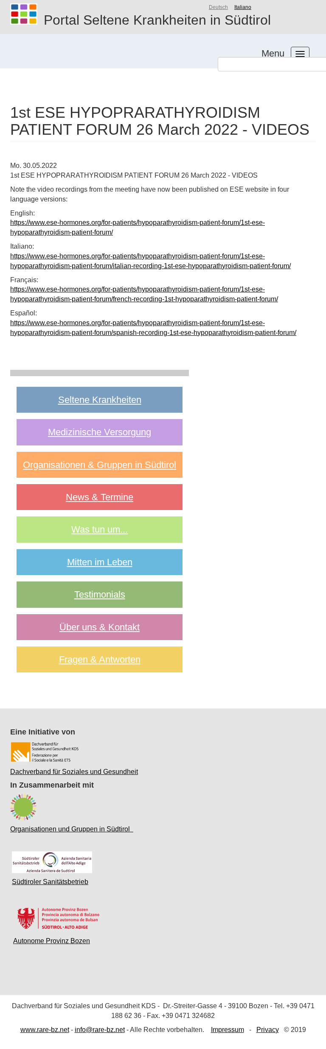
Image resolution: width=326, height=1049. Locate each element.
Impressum (227, 1029)
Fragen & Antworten (100, 659)
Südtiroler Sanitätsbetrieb (50, 881)
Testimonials (99, 594)
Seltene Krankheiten (99, 399)
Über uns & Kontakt (99, 627)
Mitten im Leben (99, 562)
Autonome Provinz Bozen (51, 940)
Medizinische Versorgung (99, 432)
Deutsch (218, 7)
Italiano (242, 7)
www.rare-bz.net (44, 1029)
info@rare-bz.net (100, 1029)
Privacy (267, 1029)
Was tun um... (99, 529)
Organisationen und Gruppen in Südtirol (71, 829)
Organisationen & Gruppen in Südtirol (99, 464)
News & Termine (99, 497)
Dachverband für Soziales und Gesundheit (74, 771)
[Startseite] (27, 14)
